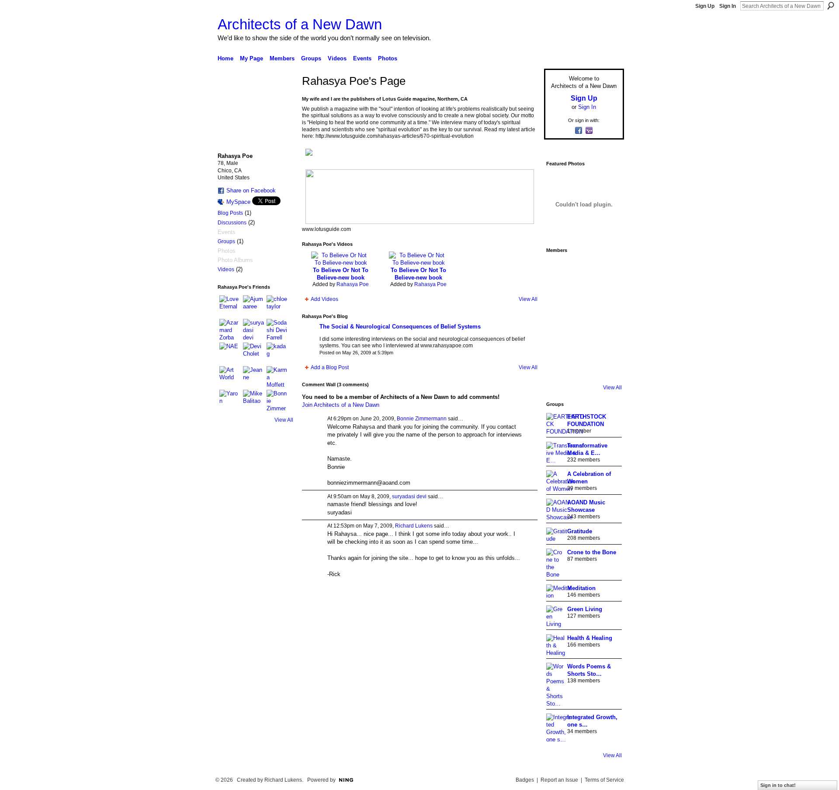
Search (830, 6)
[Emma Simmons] (558, 367)
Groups (226, 241)
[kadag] (277, 353)
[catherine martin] (582, 318)
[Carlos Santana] (607, 342)
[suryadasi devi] (253, 329)
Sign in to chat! (778, 785)
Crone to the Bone (591, 552)
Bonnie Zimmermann (422, 419)
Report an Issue (559, 780)
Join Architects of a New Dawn (340, 405)
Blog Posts (230, 213)
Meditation (581, 588)
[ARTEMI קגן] (558, 269)
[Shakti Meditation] (607, 293)
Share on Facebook (251, 190)
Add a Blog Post (330, 367)
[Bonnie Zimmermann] (277, 400)
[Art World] (229, 376)
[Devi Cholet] (253, 353)
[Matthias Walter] (607, 269)
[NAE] (229, 353)
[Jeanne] (253, 376)
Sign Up (704, 6)
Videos (226, 269)
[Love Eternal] (229, 305)
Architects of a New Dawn (300, 24)
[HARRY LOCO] (558, 293)
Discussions (232, 223)
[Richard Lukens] (582, 269)
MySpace (238, 202)
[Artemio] (582, 367)
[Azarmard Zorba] (229, 329)
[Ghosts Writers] (582, 342)
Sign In (727, 6)
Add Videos (324, 299)
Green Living (584, 609)
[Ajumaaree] (253, 305)
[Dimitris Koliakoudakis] (607, 367)
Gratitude (579, 531)
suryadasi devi (409, 496)
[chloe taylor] (277, 305)
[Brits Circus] (607, 318)
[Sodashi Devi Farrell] (277, 329)
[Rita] (558, 318)
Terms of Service (604, 780)
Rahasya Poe (352, 284)
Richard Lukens (414, 526)
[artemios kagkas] (582, 293)
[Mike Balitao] (253, 400)
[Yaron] (229, 400)
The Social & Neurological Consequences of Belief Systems (400, 326)
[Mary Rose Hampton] (558, 342)
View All (283, 420)
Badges (525, 780)
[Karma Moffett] (277, 376)
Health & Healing (589, 638)
